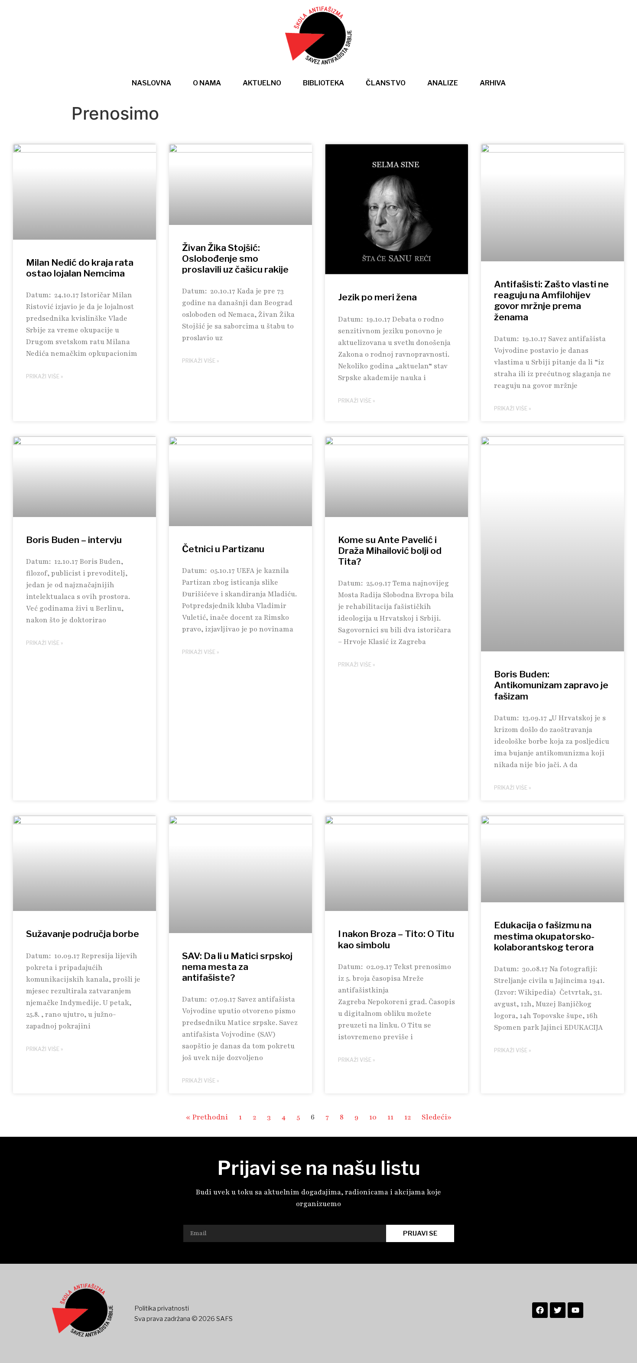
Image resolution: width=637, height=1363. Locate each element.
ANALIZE (442, 83)
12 (407, 1117)
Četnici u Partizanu (223, 548)
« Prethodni (207, 1117)
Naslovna (151, 83)
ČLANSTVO (386, 83)
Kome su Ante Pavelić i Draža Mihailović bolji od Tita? (390, 550)
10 (373, 1117)
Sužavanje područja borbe (82, 933)
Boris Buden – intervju (74, 539)
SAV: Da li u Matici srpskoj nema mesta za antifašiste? (237, 966)
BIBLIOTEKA (323, 83)
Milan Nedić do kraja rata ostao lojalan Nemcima (79, 268)
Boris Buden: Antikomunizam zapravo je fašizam (551, 685)
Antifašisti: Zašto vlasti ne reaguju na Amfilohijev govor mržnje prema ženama (551, 300)
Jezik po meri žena (377, 297)
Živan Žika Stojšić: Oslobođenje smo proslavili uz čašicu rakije (235, 258)
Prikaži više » (44, 376)
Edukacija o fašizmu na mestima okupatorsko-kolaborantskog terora (544, 936)
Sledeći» (437, 1117)
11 (390, 1117)
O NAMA (207, 83)
